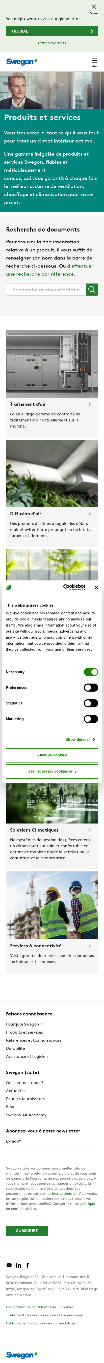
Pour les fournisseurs (25, 1099)
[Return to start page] (21, 62)
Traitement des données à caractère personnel (44, 1315)
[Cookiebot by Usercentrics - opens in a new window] (64, 587)
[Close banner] (96, 587)
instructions (62, 1194)
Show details (76, 739)
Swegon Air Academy (26, 1115)
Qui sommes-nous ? (24, 1083)
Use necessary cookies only (52, 771)
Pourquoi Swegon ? (24, 1025)
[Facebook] (28, 1267)
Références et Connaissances (33, 1041)
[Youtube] (9, 1267)
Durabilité (15, 1049)
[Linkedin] (18, 1267)
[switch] (91, 688)
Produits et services (24, 1033)
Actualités (15, 1091)
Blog (10, 1107)
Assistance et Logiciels (27, 1057)
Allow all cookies (52, 755)
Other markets (52, 43)
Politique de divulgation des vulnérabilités (40, 1323)
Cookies (66, 1307)
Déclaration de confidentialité (31, 1307)
